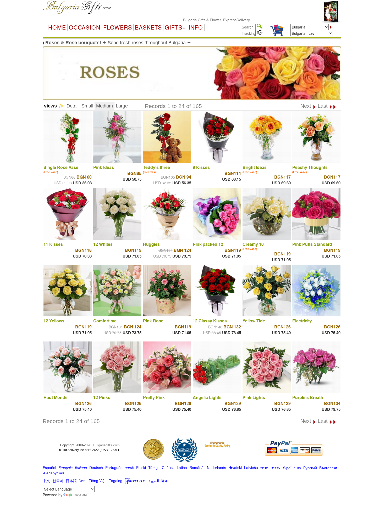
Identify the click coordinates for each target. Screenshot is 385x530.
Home (57, 27)
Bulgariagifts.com (106, 445)
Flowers (117, 27)
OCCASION (84, 27)
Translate (80, 494)
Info (196, 27)
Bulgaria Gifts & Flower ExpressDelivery (202, 20)
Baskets (148, 27)
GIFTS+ (175, 27)
